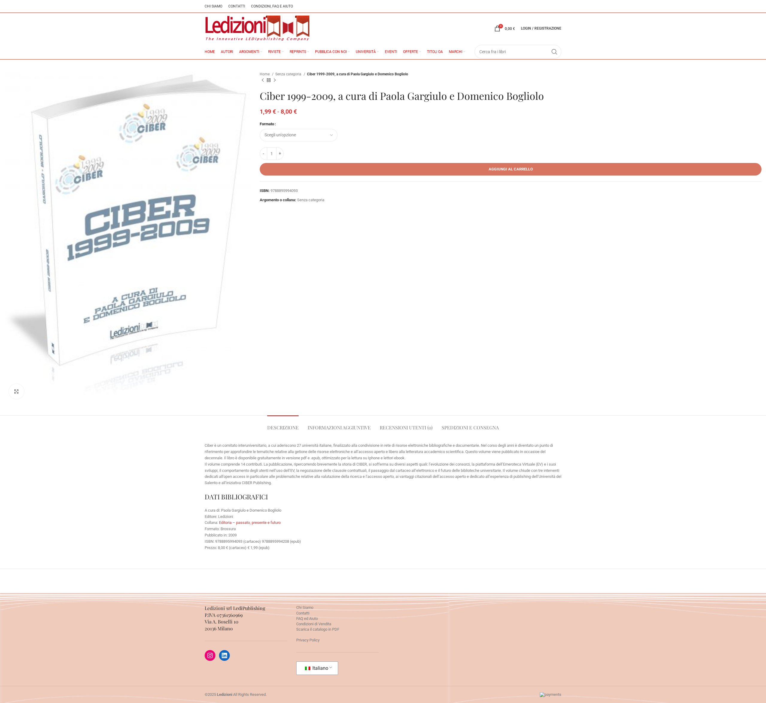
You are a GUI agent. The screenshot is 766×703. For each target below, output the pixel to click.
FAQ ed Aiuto (307, 618)
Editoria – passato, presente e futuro (250, 522)
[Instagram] (210, 655)
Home (265, 74)
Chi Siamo (304, 607)
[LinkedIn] (224, 655)
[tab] (283, 424)
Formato (267, 124)
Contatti (302, 613)
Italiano (319, 668)
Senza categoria (288, 74)
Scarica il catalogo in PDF (317, 629)
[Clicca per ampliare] (16, 391)
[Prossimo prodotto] (275, 80)
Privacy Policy (308, 640)
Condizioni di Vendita (313, 624)
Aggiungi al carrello (511, 169)
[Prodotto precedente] (263, 80)
